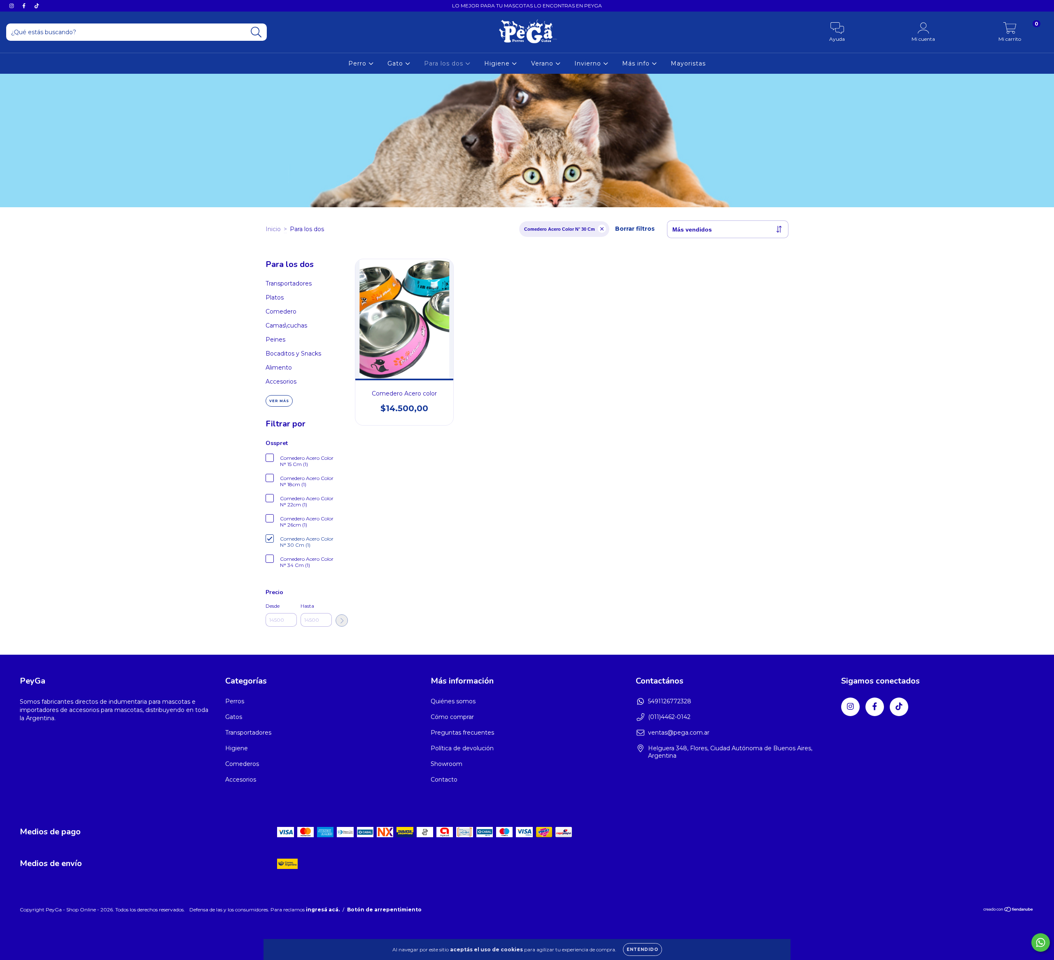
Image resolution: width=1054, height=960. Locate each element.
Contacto (444, 779)
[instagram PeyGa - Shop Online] (12, 5)
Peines (275, 339)
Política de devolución (462, 748)
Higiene (498, 63)
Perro (358, 63)
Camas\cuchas (286, 325)
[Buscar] (256, 32)
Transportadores (289, 283)
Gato (396, 63)
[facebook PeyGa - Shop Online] (25, 5)
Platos (275, 297)
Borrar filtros (635, 228)
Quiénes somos (453, 701)
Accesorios (281, 381)
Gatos (233, 717)
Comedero (281, 311)
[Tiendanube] (1008, 910)
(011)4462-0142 (669, 717)
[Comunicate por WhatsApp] (1040, 942)
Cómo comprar (452, 717)
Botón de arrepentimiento (384, 909)
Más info (637, 63)
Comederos (242, 764)
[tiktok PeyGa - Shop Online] (36, 5)
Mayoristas (688, 63)
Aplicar (342, 620)
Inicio (273, 229)
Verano (543, 63)
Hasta (307, 606)
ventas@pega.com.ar (678, 732)
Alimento (279, 367)
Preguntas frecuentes (462, 732)
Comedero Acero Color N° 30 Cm (559, 229)
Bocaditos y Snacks (293, 353)
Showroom (446, 764)
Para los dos (444, 63)
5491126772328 (669, 701)
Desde (273, 606)
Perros (234, 701)
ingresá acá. (323, 909)
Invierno (588, 63)
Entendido (642, 949)
